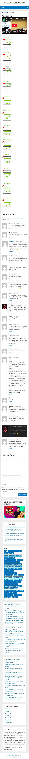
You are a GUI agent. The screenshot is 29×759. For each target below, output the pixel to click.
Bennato (17, 562)
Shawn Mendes (9, 595)
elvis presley (8, 568)
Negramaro (18, 586)
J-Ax (15, 575)
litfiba (20, 577)
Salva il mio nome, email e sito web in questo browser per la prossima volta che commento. (13, 489)
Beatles (11, 562)
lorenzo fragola (9, 579)
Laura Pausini (8, 577)
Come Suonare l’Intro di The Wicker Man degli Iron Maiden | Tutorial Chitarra (14, 645)
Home (5, 12)
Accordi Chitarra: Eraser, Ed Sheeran (14, 533)
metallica (15, 584)
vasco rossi (8, 597)
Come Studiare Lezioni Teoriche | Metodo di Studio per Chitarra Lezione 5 (13, 677)
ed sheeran (14, 566)
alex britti (19, 560)
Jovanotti (20, 575)
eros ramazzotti (17, 568)
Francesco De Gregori (10, 573)
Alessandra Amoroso (10, 560)
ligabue (15, 577)
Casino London (9, 662)
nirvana (16, 588)
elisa (20, 566)
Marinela (11, 241)
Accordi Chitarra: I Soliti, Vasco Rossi (14, 527)
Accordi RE (8, 717)
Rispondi (10, 228)
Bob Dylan (7, 564)
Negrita (7, 588)
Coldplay (7, 566)
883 (6, 551)
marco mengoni (9, 581)
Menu (2, 7)
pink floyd (7, 590)
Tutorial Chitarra (12, 659)
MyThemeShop (16, 757)
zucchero (14, 597)
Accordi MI (8, 715)
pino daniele (15, 590)
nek (11, 588)
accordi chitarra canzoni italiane (13, 555)
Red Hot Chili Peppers (10, 592)
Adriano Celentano (9, 557)
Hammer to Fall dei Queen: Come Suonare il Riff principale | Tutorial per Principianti (14, 622)
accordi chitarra (9, 553)
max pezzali (8, 584)
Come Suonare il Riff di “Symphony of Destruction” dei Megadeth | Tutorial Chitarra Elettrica (15, 612)
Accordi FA (8, 711)
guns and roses (9, 575)
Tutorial (16, 595)
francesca (11, 416)
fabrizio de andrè (9, 571)
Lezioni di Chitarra (12, 604)
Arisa (6, 562)
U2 (20, 595)
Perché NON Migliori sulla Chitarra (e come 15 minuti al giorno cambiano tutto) (15, 635)
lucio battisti (17, 579)
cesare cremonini (16, 564)
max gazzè (17, 581)
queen (21, 590)
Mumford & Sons (9, 586)
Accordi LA (8, 713)
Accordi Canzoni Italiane (14, 551)
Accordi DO (8, 709)
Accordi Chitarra (14, 2)
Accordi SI (8, 720)
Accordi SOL (8, 722)
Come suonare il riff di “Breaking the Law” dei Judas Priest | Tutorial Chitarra (14, 650)
